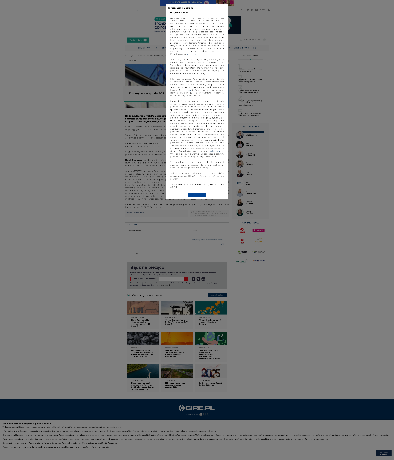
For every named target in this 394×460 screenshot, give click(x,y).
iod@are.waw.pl (216, 151)
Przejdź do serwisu (197, 195)
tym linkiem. (192, 54)
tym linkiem (186, 90)
